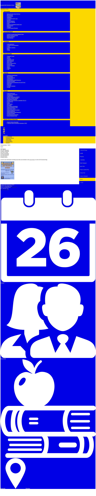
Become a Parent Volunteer (12, 98)
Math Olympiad (10, 60)
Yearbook (9, 84)
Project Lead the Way (11, 63)
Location (9, 19)
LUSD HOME (9, 136)
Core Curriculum (10, 44)
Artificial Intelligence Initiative (13, 97)
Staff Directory (10, 25)
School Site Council (11, 108)
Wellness (9, 68)
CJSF (8, 69)
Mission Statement (11, 21)
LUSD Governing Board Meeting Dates (15, 34)
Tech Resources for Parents (12, 114)
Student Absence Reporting (12, 122)
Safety (8, 23)
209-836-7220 (14, 187)
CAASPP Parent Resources (12, 45)
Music (8, 48)
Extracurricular (4, 145)
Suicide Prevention (11, 81)
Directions (28, 488)
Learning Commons (11, 47)
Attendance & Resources (12, 75)
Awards (8, 87)
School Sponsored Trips (12, 115)
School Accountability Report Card (14, 24)
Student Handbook (11, 77)
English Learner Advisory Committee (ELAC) (16, 100)
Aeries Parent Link (11, 93)
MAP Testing (10, 104)
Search (4, 133)
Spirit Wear (9, 83)
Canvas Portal (8, 140)
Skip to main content (5, 1)
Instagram (4, 130)
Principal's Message (11, 22)
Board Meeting (10, 37)
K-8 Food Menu (9, 141)
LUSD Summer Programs (12, 28)
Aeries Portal (8, 139)
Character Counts (10, 56)
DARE (8, 57)
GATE (8, 46)
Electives (9, 58)
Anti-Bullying (10, 78)
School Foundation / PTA (12, 107)
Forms (8, 102)
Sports (8, 66)
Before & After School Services (13, 13)
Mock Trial (9, 62)
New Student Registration (12, 106)
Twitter (4, 131)
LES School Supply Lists (12, 18)
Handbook (9, 17)
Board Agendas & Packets (12, 35)
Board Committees (11, 36)
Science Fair (9, 64)
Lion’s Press (32, 159)
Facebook (4, 128)
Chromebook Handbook (12, 99)
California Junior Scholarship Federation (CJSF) (17, 123)
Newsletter (9, 105)
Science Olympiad (11, 65)
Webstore (9, 26)
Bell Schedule (10, 15)
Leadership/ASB (10, 59)
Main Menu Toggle (4, 9)
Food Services (10, 16)
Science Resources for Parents (13, 109)
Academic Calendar (10, 138)
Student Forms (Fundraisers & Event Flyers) (16, 82)
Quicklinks (5, 135)
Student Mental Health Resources (14, 80)
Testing (8, 50)
